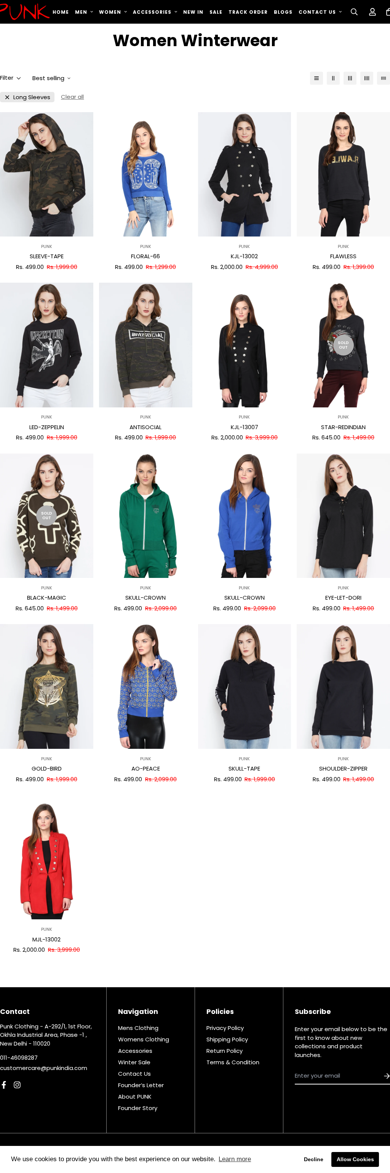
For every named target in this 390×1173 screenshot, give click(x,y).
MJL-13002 (46, 939)
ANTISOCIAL (145, 427)
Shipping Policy (227, 1039)
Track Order (248, 12)
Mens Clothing (138, 1028)
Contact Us (317, 12)
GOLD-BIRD (47, 768)
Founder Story (137, 1108)
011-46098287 (19, 1058)
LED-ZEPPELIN (46, 427)
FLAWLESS (343, 256)
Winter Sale (134, 1062)
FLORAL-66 (145, 256)
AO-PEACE (145, 768)
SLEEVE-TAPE (47, 256)
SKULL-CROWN (145, 598)
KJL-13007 (244, 427)
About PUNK (135, 1097)
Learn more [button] (235, 1159)
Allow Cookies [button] (355, 1159)
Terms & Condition (232, 1062)
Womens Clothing (143, 1039)
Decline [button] (313, 1159)
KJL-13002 (244, 256)
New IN (193, 12)
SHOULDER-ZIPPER (343, 768)
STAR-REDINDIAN (343, 427)
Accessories (152, 12)
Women (110, 12)
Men (81, 12)
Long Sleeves (31, 97)
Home (61, 12)
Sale (215, 12)
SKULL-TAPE (244, 768)
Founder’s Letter (141, 1085)
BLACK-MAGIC (46, 598)
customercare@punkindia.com (43, 1068)
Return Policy (224, 1051)
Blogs (283, 12)
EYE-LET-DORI (343, 598)
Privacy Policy (225, 1028)
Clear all (72, 97)
